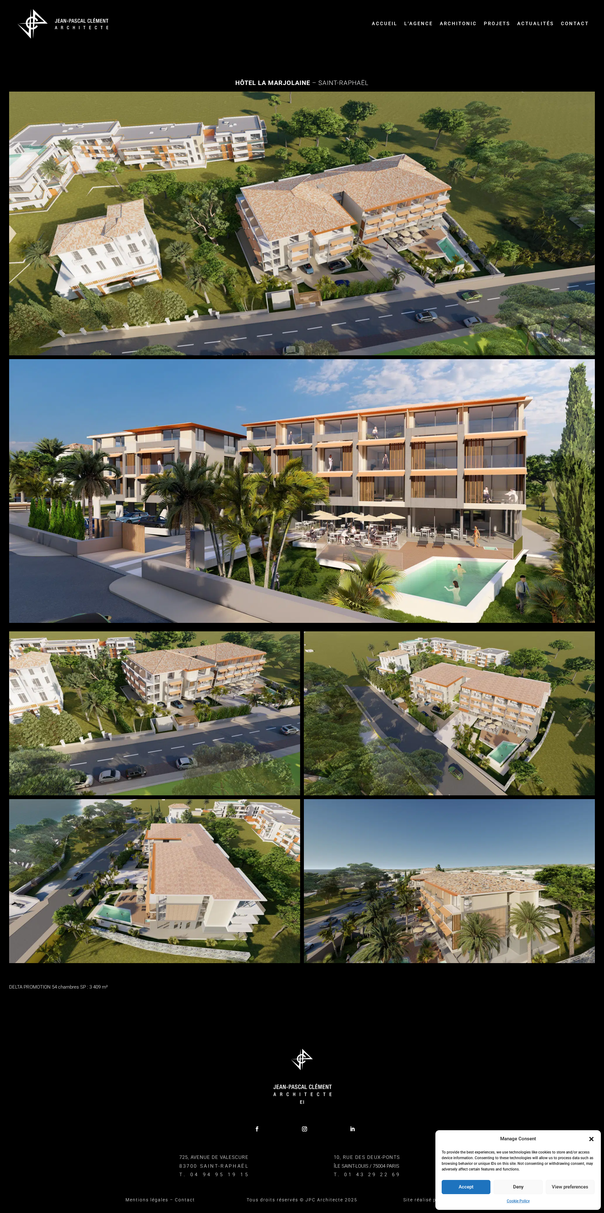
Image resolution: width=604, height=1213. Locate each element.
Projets (497, 23)
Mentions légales (147, 1199)
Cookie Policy (518, 1201)
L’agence (418, 23)
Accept (466, 1187)
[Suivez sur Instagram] (304, 1129)
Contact (575, 23)
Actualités (535, 23)
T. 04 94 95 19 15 (214, 1174)
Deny (518, 1187)
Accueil (384, 23)
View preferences (570, 1187)
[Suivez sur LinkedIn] (352, 1129)
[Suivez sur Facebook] (257, 1129)
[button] (591, 1139)
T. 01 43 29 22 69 (367, 1174)
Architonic (458, 23)
